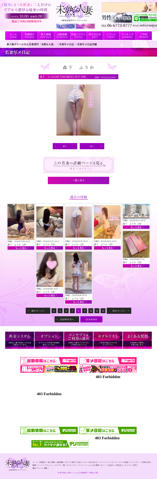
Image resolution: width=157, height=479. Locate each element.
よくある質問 (94, 465)
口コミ (103, 465)
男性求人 (119, 465)
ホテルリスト (72, 465)
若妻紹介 (42, 462)
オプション (49, 465)
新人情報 (51, 462)
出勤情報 (60, 462)
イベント (102, 462)
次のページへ (119, 310)
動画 (34, 465)
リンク (40, 465)
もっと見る (20, 248)
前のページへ (38, 310)
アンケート (82, 465)
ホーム (35, 462)
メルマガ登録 (123, 462)
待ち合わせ (93, 462)
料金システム (82, 462)
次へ (92, 146)
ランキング (112, 462)
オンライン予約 (131, 465)
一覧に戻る (78, 180)
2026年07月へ (67, 319)
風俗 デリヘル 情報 (40, 468)
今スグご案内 (70, 462)
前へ (65, 146)
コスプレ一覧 (60, 465)
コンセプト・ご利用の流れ (140, 462)
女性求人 (111, 465)
